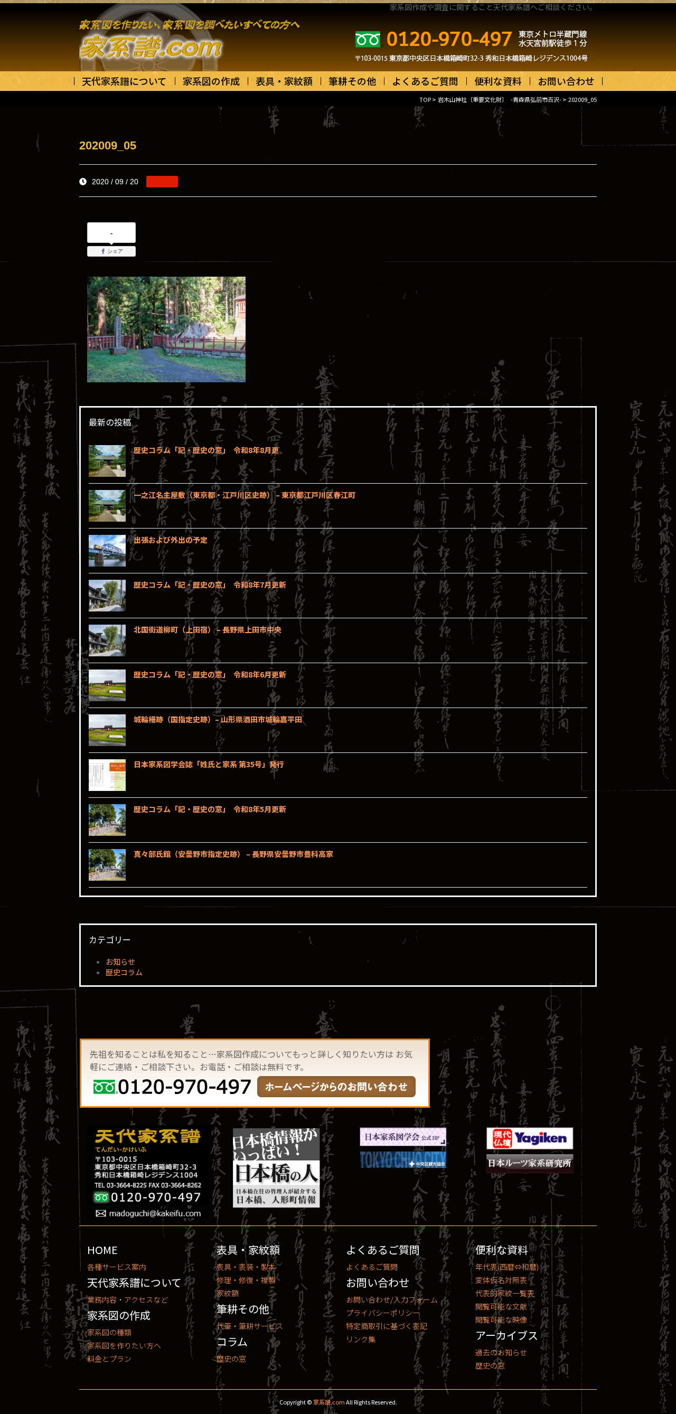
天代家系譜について (124, 81)
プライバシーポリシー (383, 1312)
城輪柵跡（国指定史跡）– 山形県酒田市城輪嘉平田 (218, 719)
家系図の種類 (109, 1332)
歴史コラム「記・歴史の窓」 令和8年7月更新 (210, 584)
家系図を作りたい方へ (124, 1345)
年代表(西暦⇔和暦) (507, 1266)
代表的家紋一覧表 (504, 1293)
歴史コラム (124, 972)
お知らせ (120, 961)
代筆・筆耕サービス (250, 1326)
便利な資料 (498, 81)
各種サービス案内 (116, 1266)
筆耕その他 (352, 81)
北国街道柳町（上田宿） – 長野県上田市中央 (207, 629)
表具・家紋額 (284, 81)
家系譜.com (329, 1402)
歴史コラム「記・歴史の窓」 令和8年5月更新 (210, 809)
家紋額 (228, 1293)
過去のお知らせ (501, 1352)
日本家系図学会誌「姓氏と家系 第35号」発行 (209, 764)
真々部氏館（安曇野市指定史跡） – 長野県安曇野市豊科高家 (233, 854)
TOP (425, 99)
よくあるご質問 (425, 81)
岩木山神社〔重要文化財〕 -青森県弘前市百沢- (499, 99)
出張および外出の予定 (171, 539)
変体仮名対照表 (501, 1280)
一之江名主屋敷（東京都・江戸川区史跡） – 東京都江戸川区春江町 (244, 494)
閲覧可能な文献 (501, 1306)
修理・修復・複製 (246, 1280)
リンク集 (360, 1339)
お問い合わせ (566, 81)
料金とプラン (109, 1358)
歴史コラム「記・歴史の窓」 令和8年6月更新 (210, 674)
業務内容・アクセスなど (127, 1299)
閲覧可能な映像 (501, 1319)
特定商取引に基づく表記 (386, 1326)
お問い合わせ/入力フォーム (392, 1299)
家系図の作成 (211, 81)
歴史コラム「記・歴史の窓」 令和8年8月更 (206, 450)
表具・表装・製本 (246, 1266)
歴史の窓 (231, 1358)
